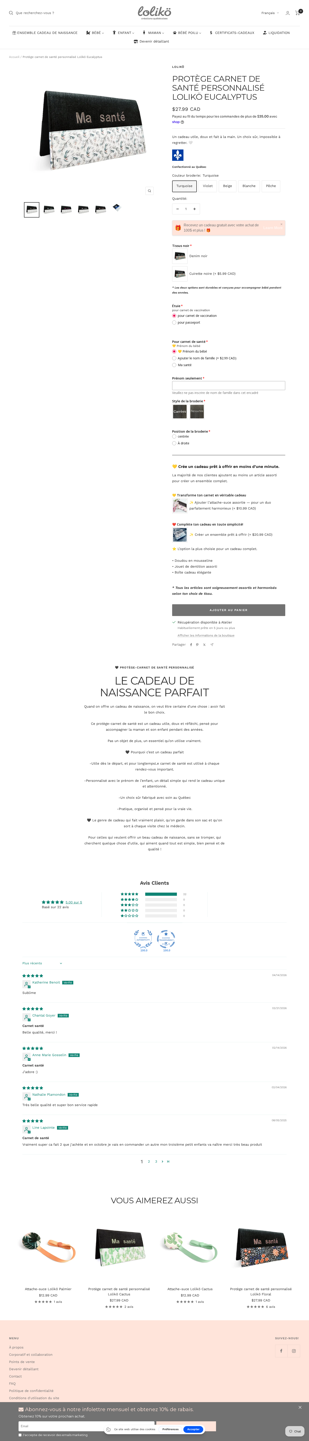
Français (268, 13)
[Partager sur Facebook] (191, 644)
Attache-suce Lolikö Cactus (190, 1289)
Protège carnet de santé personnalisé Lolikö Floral (261, 1291)
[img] (32, 976)
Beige (227, 186)
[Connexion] (288, 13)
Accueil (14, 57)
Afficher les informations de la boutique (206, 635)
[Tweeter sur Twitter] (204, 644)
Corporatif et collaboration (30, 1355)
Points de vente (22, 1362)
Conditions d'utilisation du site (34, 1398)
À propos (16, 1347)
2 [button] (149, 1161)
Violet (208, 186)
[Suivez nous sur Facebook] (281, 1351)
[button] (300, 1407)
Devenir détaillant (23, 1369)
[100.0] (143, 939)
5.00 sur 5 (74, 902)
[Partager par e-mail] (211, 644)
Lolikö (178, 67)
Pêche (271, 186)
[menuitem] (45, 33)
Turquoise (184, 186)
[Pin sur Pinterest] (197, 644)
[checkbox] (20, 1435)
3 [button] (156, 1161)
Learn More (273, 228)
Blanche (249, 186)
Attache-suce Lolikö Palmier (48, 1289)
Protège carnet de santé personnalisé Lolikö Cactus (119, 1291)
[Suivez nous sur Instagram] (294, 1351)
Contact (15, 1376)
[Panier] (297, 13)
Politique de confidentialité (31, 1391)
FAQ (12, 1384)
